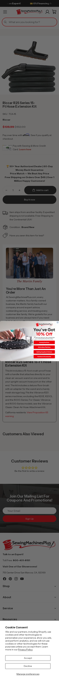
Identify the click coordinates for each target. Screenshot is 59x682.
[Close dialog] (58, 322)
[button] (44, 342)
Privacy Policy (25, 649)
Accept (28, 658)
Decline (28, 666)
